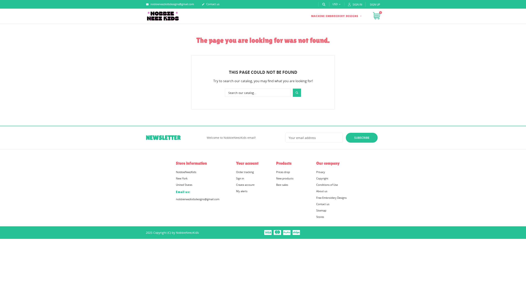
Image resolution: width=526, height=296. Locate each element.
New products (284, 178)
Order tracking (245, 172)
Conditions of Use (327, 185)
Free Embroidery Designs (331, 198)
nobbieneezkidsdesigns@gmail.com (170, 4)
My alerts (241, 191)
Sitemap (321, 210)
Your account (247, 163)
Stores (320, 217)
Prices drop (283, 172)
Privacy (320, 172)
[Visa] (268, 232)
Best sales (282, 185)
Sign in (240, 178)
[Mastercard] (277, 232)
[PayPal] (287, 232)
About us (321, 191)
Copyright (322, 178)
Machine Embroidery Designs (335, 16)
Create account (245, 185)
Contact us (210, 4)
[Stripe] (296, 232)
